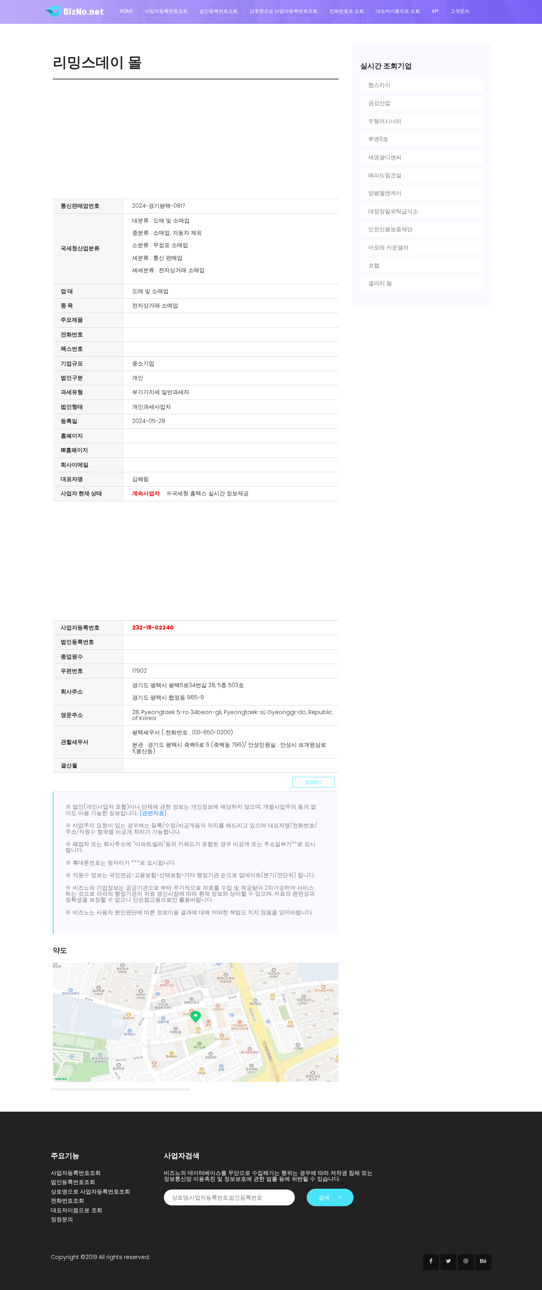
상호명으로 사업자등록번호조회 (283, 11)
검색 (324, 1197)
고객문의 (459, 11)
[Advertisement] (197, 139)
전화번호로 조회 (346, 11)
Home (126, 11)
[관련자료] (153, 813)
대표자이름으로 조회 (398, 11)
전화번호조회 (67, 1201)
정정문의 (313, 782)
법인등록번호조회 (219, 11)
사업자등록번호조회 (166, 11)
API (435, 11)
